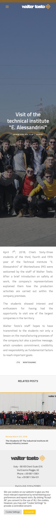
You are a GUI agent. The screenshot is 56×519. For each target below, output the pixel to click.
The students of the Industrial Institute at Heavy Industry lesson (27, 442)
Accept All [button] (29, 511)
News (40, 134)
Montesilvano (29, 362)
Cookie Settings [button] (13, 511)
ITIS (18, 362)
